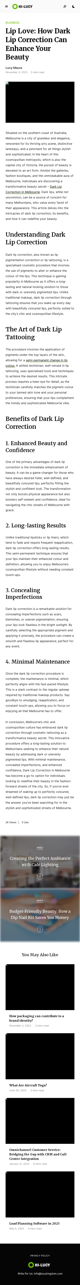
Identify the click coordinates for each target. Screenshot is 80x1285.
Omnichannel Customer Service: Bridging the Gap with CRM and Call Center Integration (38, 1154)
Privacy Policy (40, 1255)
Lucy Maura (14, 68)
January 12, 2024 (19, 1163)
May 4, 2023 (16, 1228)
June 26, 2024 (17, 1090)
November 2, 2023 (20, 1025)
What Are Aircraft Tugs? (28, 1085)
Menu (6, 6)
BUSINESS (13, 22)
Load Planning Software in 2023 (34, 1223)
